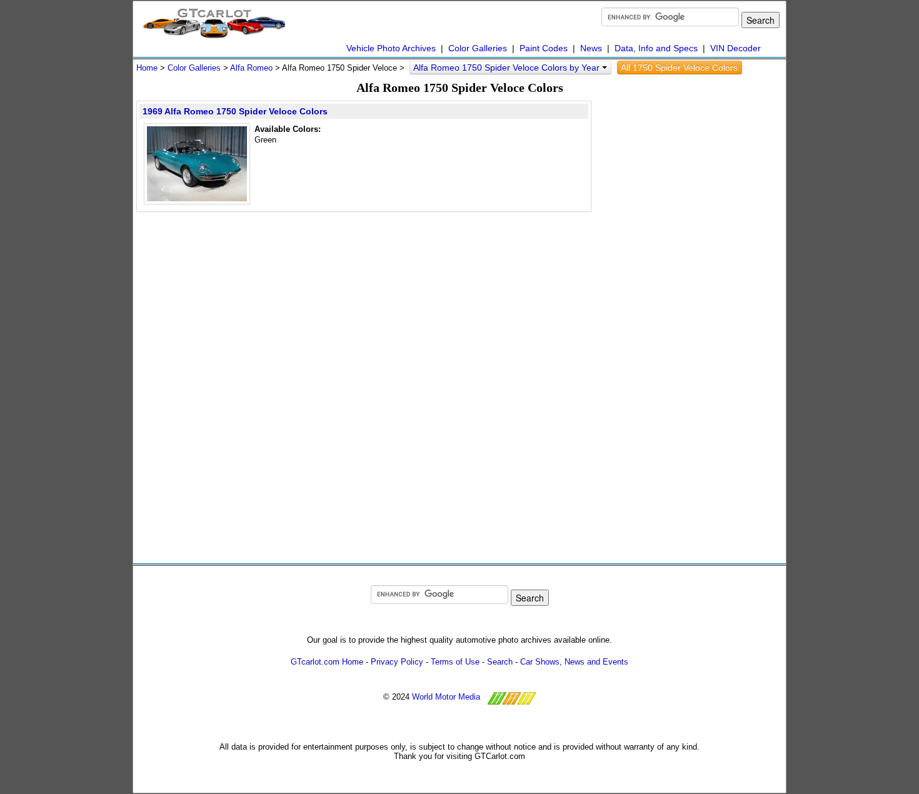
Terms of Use (455, 661)
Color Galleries (477, 48)
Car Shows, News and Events (574, 661)
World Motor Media (446, 696)
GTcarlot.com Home (327, 661)
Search (500, 661)
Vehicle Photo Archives (391, 48)
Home (147, 68)
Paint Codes (544, 48)
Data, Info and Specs (656, 48)
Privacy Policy (397, 661)
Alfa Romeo (251, 68)
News (591, 48)
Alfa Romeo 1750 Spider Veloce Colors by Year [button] (507, 68)
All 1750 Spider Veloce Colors (679, 68)
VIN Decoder (735, 48)
